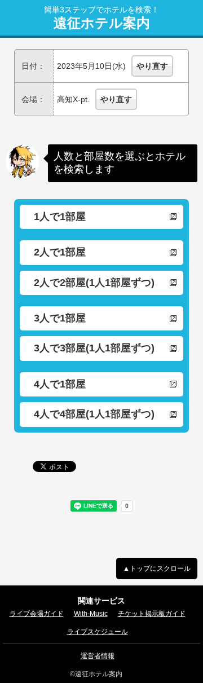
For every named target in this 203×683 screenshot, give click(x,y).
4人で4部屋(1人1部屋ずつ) (94, 414)
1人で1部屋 (60, 216)
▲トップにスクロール (157, 568)
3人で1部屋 (60, 318)
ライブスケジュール (97, 632)
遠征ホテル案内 (102, 23)
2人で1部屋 (60, 252)
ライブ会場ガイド (37, 614)
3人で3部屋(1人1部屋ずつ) (94, 348)
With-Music (91, 614)
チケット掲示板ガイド (152, 614)
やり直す (152, 65)
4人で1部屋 (60, 384)
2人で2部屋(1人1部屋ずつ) (94, 282)
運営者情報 (97, 656)
